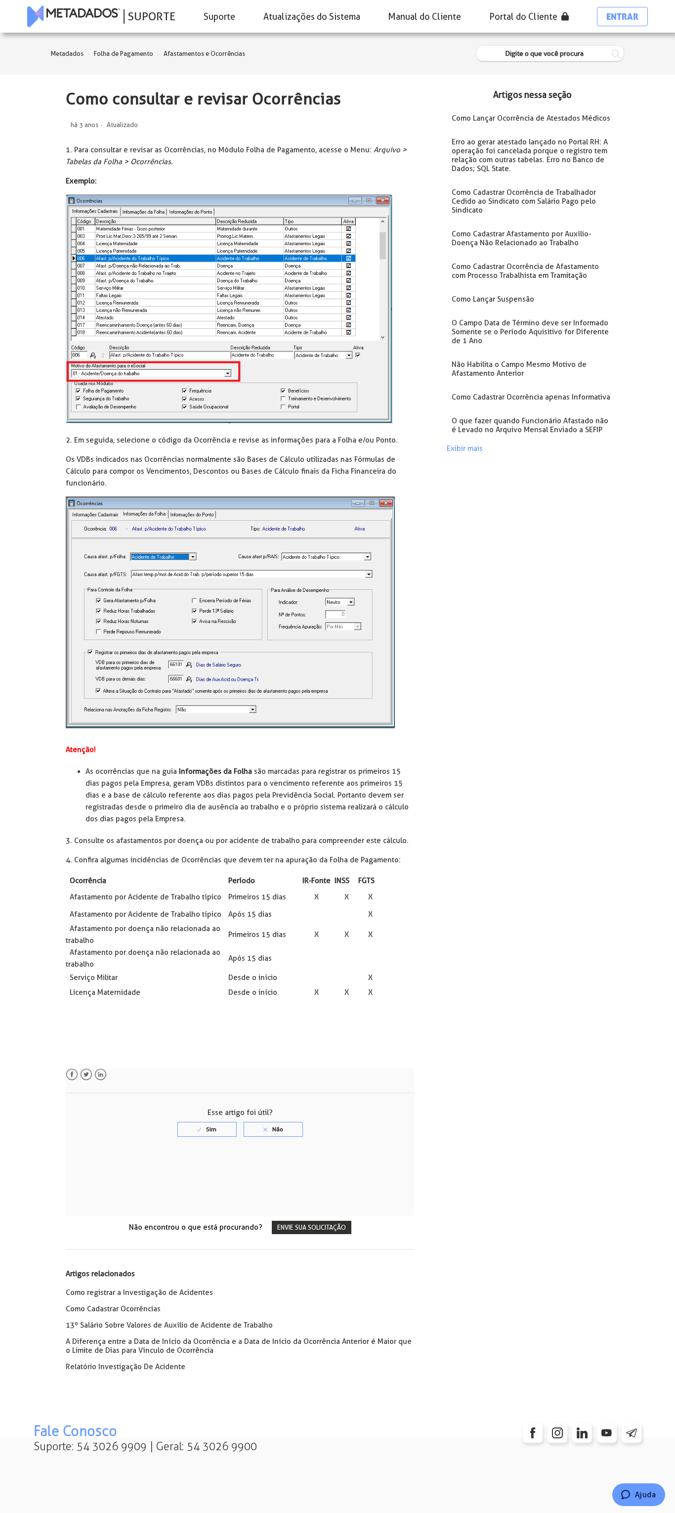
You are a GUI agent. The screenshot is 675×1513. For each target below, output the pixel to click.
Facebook (72, 1074)
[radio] (207, 1129)
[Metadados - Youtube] (607, 1433)
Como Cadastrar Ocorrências (113, 1308)
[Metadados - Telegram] (631, 1433)
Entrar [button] (622, 16)
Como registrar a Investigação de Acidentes (139, 1292)
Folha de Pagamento (123, 53)
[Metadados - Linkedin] (582, 1433)
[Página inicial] (73, 16)
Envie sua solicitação (311, 1227)
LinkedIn (100, 1074)
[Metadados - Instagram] (557, 1433)
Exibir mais (465, 448)
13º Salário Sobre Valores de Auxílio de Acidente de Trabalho (169, 1325)
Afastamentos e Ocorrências (204, 53)
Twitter (86, 1074)
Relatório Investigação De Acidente (125, 1366)
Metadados (67, 53)
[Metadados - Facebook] (533, 1433)
